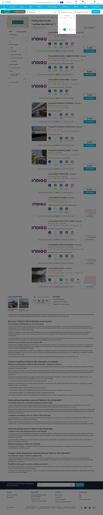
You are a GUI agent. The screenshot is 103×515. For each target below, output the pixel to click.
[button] (74, 15)
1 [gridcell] (71, 20)
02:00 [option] (70, 12)
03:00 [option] (86, 12)
